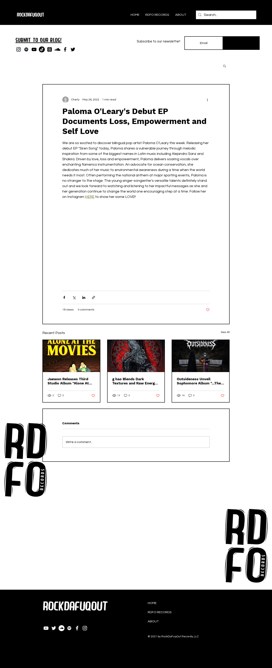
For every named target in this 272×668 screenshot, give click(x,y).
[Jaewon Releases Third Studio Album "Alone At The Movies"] (71, 356)
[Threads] (50, 49)
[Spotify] (26, 49)
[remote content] (136, 243)
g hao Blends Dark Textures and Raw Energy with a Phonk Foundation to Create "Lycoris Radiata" (135, 381)
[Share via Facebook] (64, 297)
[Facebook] (65, 49)
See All (225, 332)
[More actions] (207, 99)
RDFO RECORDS (160, 612)
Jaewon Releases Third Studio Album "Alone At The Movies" (68, 381)
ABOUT (153, 621)
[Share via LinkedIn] (84, 297)
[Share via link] (93, 297)
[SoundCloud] (57, 49)
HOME (152, 603)
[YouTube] (34, 49)
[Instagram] (19, 49)
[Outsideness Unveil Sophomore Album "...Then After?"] (200, 356)
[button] (224, 65)
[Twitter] (73, 49)
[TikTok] (42, 49)
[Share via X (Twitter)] (74, 297)
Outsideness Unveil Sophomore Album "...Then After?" (200, 381)
